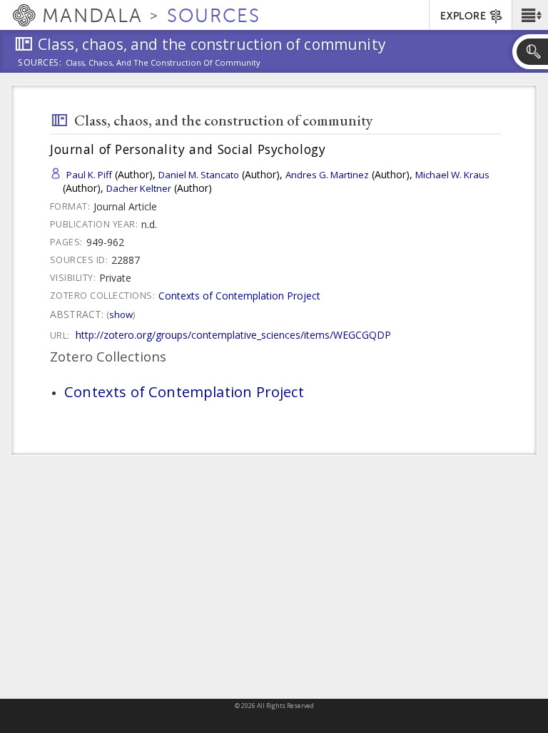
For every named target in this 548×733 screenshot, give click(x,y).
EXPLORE (463, 16)
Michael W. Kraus (452, 174)
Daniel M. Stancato (198, 174)
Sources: (40, 63)
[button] (530, 15)
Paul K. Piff (89, 174)
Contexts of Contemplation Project (239, 295)
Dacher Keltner (138, 188)
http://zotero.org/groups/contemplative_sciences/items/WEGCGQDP (233, 335)
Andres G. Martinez (327, 174)
